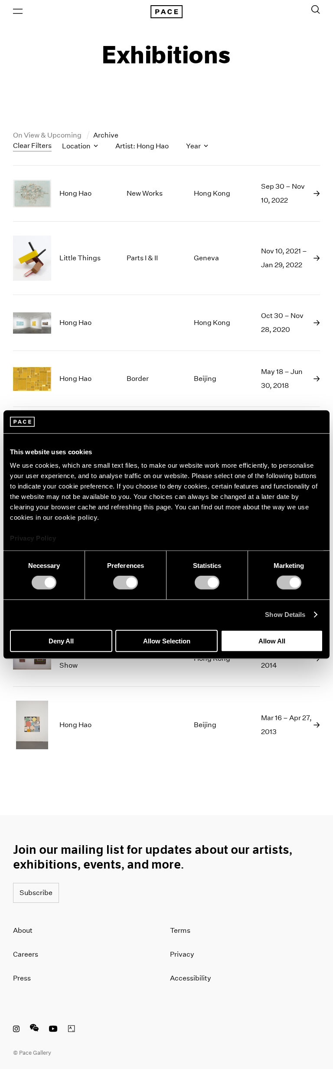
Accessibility (190, 978)
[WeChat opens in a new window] (34, 1030)
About (23, 930)
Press (22, 978)
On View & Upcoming (48, 135)
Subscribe (36, 893)
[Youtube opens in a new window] (53, 1030)
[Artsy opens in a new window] (71, 1030)
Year (194, 146)
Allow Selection (166, 640)
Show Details (285, 614)
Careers (25, 954)
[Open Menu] (18, 11)
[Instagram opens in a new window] (16, 1030)
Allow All (271, 640)
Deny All (61, 640)
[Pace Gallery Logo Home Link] (166, 11)
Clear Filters (32, 145)
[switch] (125, 583)
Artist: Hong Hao (142, 146)
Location (77, 146)
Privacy (182, 954)
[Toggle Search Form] (315, 9)
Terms (180, 930)
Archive (105, 135)
